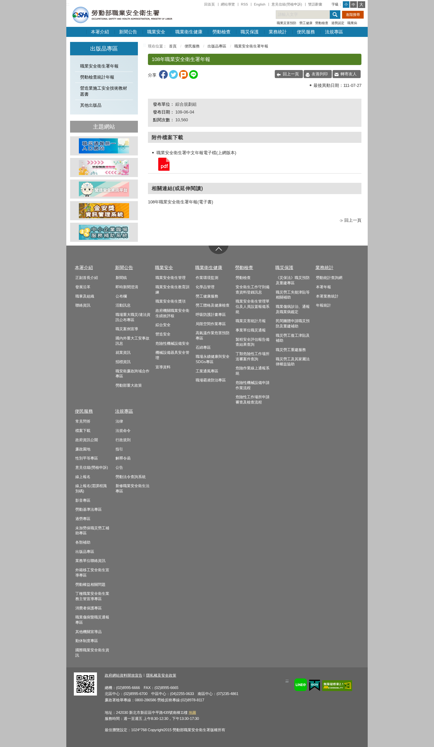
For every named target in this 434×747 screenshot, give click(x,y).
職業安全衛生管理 (170, 278)
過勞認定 (337, 23)
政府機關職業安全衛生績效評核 (172, 313)
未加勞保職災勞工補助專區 (92, 530)
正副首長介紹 (86, 278)
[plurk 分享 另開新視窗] (183, 77)
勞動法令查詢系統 (131, 477)
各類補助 (82, 542)
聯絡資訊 (82, 305)
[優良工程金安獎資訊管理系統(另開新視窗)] (104, 210)
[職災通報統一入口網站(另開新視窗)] (104, 145)
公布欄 (121, 296)
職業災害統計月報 (251, 321)
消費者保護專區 (88, 608)
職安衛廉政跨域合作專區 (132, 373)
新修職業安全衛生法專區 (132, 488)
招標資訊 (123, 362)
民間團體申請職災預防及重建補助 (293, 323)
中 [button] (353, 5)
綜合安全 (163, 325)
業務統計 (278, 31)
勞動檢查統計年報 (97, 77)
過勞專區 (82, 519)
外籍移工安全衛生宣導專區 (92, 572)
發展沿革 (82, 287)
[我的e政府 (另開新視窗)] (314, 686)
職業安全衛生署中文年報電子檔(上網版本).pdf (163, 164)
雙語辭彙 (315, 4)
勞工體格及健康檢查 (213, 305)
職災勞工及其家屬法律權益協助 (293, 361)
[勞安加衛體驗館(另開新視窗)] (104, 167)
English (259, 4)
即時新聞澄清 (127, 287)
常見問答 (82, 421)
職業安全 (156, 31)
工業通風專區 (207, 371)
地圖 (192, 712)
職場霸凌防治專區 (211, 380)
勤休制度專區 (86, 641)
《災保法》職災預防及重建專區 (293, 280)
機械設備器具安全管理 (172, 355)
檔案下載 (82, 431)
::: (67, 4)
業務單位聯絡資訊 (90, 561)
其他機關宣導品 (88, 632)
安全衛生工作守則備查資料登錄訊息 (252, 289)
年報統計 (323, 305)
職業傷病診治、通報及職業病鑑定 (293, 309)
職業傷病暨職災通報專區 (92, 619)
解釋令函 (123, 458)
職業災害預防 (286, 23)
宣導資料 (163, 367)
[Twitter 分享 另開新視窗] (173, 77)
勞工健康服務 (207, 296)
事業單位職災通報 (251, 330)
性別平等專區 (86, 458)
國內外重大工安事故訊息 (132, 341)
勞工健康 (305, 23)
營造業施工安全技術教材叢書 (103, 91)
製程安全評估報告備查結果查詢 (252, 342)
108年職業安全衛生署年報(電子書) (180, 202)
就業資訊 (123, 353)
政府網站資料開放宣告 (123, 675)
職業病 (352, 23)
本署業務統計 (327, 296)
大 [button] (361, 4)
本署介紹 (100, 31)
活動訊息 (123, 305)
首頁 (173, 46)
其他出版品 (90, 105)
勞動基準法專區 (88, 509)
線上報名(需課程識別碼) (91, 488)
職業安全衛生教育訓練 (172, 289)
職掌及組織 (84, 296)
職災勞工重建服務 (291, 350)
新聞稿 (121, 278)
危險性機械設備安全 (172, 343)
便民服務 (306, 31)
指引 (119, 449)
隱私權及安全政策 (161, 675)
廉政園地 (82, 449)
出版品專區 (216, 46)
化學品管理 (205, 287)
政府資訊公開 (86, 440)
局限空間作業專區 (211, 324)
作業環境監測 (207, 278)
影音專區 (82, 500)
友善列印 (320, 74)
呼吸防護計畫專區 (211, 315)
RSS (244, 4)
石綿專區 (203, 348)
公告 (119, 468)
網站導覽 (228, 4)
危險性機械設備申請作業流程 (252, 385)
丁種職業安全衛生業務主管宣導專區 (92, 596)
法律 (119, 421)
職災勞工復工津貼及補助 (293, 338)
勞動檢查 (321, 23)
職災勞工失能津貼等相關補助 (293, 295)
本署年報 (323, 287)
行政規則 (123, 440)
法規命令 (123, 431)
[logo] (121, 15)
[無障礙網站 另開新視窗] (337, 686)
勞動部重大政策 (129, 385)
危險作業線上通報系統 (252, 370)
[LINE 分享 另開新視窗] (193, 77)
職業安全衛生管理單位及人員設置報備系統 (252, 306)
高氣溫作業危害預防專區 (213, 335)
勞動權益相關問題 (90, 585)
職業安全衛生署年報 (99, 66)
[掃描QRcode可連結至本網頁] (85, 694)
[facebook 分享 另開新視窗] (163, 77)
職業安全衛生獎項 (170, 301)
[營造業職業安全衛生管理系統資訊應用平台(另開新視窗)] (104, 189)
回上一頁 (291, 74)
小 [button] (346, 4)
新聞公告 (128, 31)
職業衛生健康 (188, 31)
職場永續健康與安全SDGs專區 (213, 359)
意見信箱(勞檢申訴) (287, 4)
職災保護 (250, 31)
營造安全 (163, 334)
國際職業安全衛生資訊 (92, 652)
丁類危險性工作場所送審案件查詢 (252, 356)
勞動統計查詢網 (329, 278)
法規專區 (334, 31)
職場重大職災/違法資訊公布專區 (133, 317)
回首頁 (209, 4)
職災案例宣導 (127, 329)
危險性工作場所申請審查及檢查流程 (252, 399)
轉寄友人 (349, 74)
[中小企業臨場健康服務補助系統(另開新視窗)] (104, 232)
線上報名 (82, 477)
